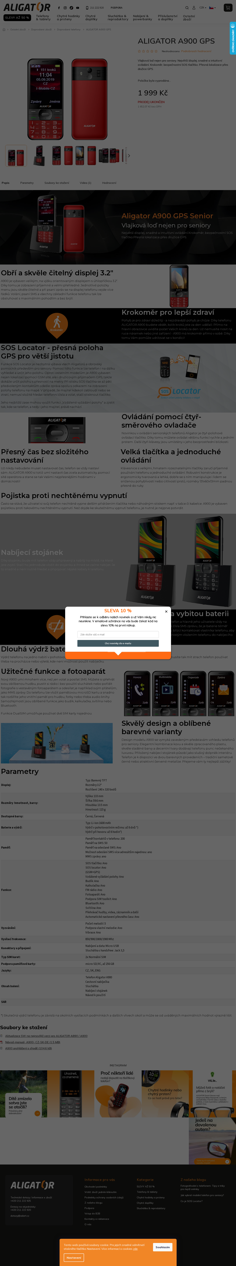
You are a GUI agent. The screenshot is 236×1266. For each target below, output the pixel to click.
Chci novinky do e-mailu (118, 643)
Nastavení (74, 1257)
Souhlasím (163, 1247)
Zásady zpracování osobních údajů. (127, 650)
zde (135, 1248)
